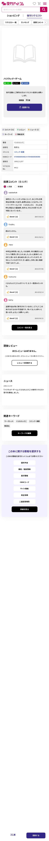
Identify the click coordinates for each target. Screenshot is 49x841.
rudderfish (13, 192)
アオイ (11, 245)
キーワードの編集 (24, 433)
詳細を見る (24, 509)
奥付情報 (24, 475)
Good (14, 216)
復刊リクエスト (34, 15)
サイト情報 (24, 488)
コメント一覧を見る (24, 327)
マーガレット (9, 421)
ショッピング (13, 15)
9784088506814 (20, 157)
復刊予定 (24, 462)
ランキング (25, 22)
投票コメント (38, 22)
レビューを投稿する (24, 363)
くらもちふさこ (21, 421)
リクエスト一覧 (11, 22)
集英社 (7, 426)
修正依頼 (24, 495)
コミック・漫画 (19, 152)
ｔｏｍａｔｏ (12, 277)
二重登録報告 (24, 501)
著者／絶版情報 (24, 469)
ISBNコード (24, 482)
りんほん (12, 224)
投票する (36, 835)
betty (11, 300)
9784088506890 (33, 157)
